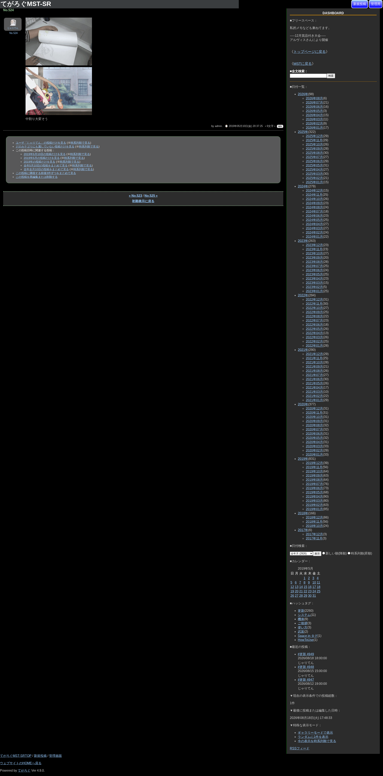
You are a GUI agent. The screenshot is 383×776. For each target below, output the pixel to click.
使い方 (302, 627)
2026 (303, 94)
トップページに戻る (309, 52)
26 (292, 595)
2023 (303, 240)
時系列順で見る (80, 142)
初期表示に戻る (143, 201)
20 (296, 591)
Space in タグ (308, 635)
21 (301, 591)
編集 (280, 126)
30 (310, 595)
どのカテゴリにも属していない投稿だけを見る (45, 146)
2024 (303, 186)
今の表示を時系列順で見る (317, 741)
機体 (301, 619)
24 (314, 591)
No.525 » (151, 195)
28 (301, 595)
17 (314, 587)
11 (318, 582)
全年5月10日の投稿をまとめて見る (46, 165)
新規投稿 (359, 4)
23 (310, 591)
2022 (303, 295)
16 (310, 587)
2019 (303, 458)
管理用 (375, 4)
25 (318, 591)
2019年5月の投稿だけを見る (42, 157)
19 (292, 591)
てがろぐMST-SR (27, 3)
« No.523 (135, 195)
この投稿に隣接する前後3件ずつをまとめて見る (46, 173)
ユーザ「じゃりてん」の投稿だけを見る (41, 142)
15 (305, 587)
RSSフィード (299, 748)
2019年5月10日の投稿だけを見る (45, 154)
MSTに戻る (302, 64)
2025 (303, 132)
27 (296, 595)
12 (292, 587)
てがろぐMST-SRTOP (16, 755)
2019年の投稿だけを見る (39, 161)
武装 (301, 631)
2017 (303, 530)
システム (304, 615)
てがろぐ (24, 770)
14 (301, 587)
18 (318, 587)
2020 (303, 404)
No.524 (13, 33)
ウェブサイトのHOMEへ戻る (20, 763)
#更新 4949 (306, 654)
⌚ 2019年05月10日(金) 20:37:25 (244, 126)
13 (296, 587)
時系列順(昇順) (361, 553)
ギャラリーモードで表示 (315, 732)
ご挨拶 (302, 623)
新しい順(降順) (336, 553)
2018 (303, 513)
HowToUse (306, 639)
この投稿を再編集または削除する (37, 176)
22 (305, 591)
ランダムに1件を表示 (313, 736)
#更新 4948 (306, 667)
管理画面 (55, 755)
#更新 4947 (306, 679)
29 (305, 595)
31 (314, 595)
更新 (301, 610)
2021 (303, 349)
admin (218, 126)
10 (314, 582)
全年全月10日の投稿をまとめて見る (46, 169)
